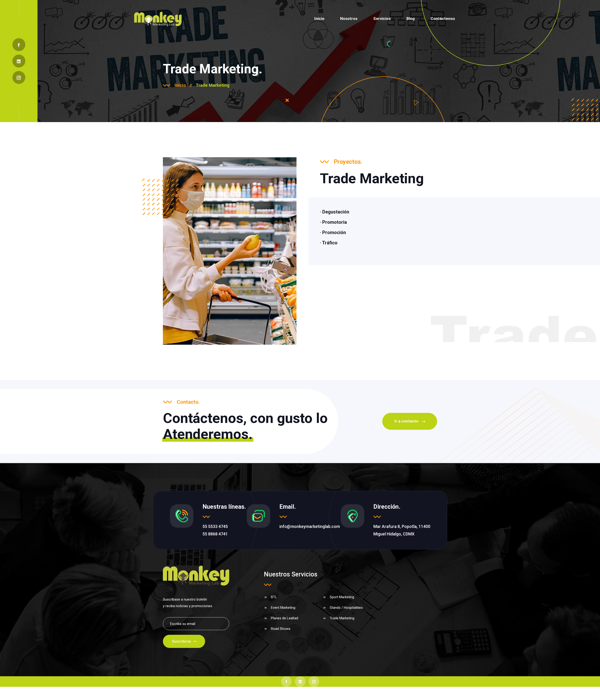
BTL (274, 597)
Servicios (382, 18)
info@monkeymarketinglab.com (309, 526)
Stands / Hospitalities (346, 607)
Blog (410, 18)
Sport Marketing (342, 597)
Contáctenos (443, 18)
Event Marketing (283, 607)
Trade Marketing (342, 618)
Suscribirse (181, 641)
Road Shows (280, 629)
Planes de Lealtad (284, 618)
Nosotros (348, 18)
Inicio (319, 18)
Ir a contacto (406, 421)
